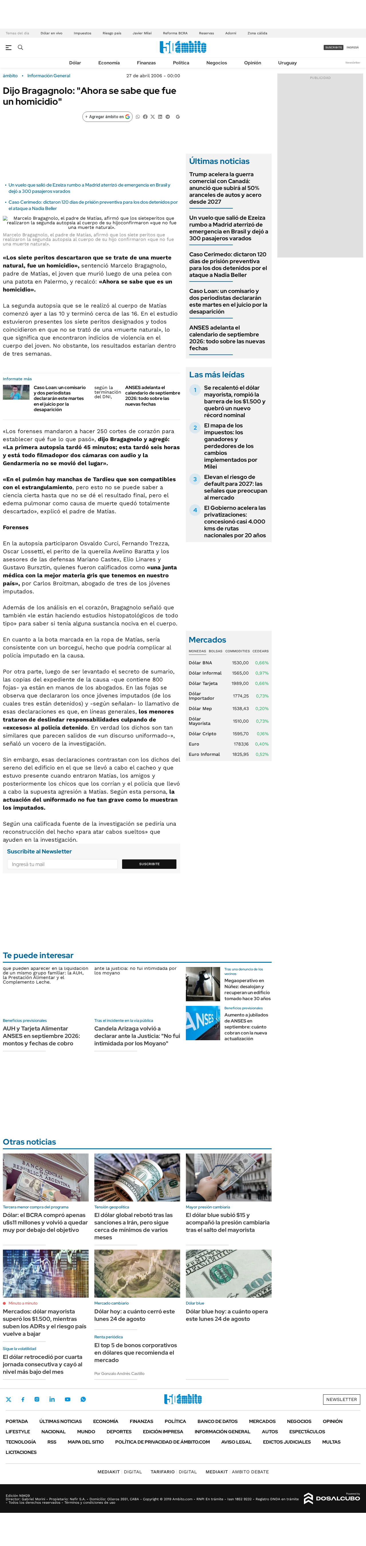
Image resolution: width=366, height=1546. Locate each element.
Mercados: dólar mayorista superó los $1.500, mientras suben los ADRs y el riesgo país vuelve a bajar (44, 1322)
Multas (331, 1442)
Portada (17, 1421)
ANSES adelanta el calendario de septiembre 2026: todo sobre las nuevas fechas (152, 395)
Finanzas (146, 63)
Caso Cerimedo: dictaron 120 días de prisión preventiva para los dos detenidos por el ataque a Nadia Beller (228, 265)
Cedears (260, 651)
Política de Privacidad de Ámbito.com (162, 1442)
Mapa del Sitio (86, 1442)
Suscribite (149, 864)
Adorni (230, 33)
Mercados (262, 1421)
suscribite (333, 47)
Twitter (8, 1399)
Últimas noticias (60, 1421)
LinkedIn (52, 1399)
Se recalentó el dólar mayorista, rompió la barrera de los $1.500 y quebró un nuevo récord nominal (235, 401)
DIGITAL (120, 1471)
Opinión (252, 63)
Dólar (75, 63)
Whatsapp (83, 1399)
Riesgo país (112, 33)
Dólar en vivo (51, 33)
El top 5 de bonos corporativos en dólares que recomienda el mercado (135, 1352)
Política (181, 63)
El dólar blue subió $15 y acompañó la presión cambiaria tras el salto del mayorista (228, 1222)
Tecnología (21, 1442)
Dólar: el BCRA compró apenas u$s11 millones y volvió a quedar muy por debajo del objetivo (45, 1222)
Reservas (206, 33)
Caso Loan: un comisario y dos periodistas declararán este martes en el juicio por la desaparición (60, 398)
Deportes (119, 1432)
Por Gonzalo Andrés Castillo (119, 1373)
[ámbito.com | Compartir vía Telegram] (167, 116)
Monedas (197, 651)
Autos (270, 1432)
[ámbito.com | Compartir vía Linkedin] (160, 116)
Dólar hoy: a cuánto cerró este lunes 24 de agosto (134, 1315)
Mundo (86, 1432)
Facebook (22, 1399)
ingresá (353, 47)
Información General (48, 76)
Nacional (53, 1432)
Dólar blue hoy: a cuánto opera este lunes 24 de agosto (227, 1315)
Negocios (216, 63)
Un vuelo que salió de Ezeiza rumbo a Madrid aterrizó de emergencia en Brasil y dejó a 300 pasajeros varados (228, 228)
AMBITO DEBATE (237, 1471)
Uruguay (287, 63)
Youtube (67, 1399)
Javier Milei (142, 33)
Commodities (237, 651)
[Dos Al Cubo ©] (332, 1498)
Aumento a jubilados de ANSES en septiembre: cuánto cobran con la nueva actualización (246, 1027)
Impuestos (82, 33)
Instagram (36, 1399)
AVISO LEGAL (236, 1442)
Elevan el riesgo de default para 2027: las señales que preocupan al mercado (235, 487)
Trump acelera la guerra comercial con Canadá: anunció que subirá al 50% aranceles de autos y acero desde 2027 (225, 188)
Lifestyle (18, 1432)
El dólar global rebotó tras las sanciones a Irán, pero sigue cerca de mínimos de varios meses (133, 1226)
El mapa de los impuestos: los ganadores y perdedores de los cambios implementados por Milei (230, 446)
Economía (109, 63)
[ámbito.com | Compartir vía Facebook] (145, 116)
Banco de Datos (218, 1421)
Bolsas (215, 651)
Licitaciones (21, 1452)
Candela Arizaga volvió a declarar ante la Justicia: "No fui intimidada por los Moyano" (137, 1036)
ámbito (10, 76)
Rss (51, 1442)
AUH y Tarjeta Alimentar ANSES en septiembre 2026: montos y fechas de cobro (41, 1036)
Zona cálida (257, 33)
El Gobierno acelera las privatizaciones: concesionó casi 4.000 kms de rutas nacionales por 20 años (235, 521)
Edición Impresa (163, 1432)
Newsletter (352, 62)
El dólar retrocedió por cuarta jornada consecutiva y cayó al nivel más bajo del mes (42, 1364)
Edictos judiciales (287, 1442)
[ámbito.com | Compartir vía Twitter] (152, 116)
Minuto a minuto (23, 1303)
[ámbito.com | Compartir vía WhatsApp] (138, 116)
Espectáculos (307, 1432)
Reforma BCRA (175, 33)
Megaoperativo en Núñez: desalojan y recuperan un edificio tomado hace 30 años (247, 989)
